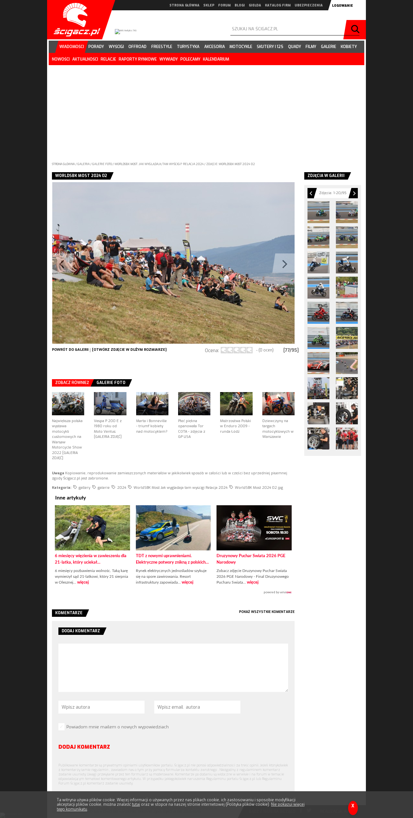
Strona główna (63, 164)
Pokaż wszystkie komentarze (267, 612)
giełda (255, 5)
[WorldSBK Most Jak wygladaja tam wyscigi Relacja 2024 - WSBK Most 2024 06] (347, 438)
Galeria (83, 164)
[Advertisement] (206, 112)
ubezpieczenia (309, 5)
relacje (108, 59)
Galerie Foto (111, 382)
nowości (61, 59)
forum (224, 5)
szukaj (356, 29)
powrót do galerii (70, 349)
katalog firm (278, 5)
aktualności (85, 59)
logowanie (342, 6)
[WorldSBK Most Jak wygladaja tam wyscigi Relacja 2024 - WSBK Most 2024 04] (347, 413)
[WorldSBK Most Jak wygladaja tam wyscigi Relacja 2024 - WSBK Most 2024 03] (318, 413)
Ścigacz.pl (74, 19)
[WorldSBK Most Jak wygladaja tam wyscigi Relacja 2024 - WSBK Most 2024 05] (318, 438)
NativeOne (173, 592)
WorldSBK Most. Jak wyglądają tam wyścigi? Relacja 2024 (159, 164)
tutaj (136, 804)
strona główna (184, 5)
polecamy (190, 59)
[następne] (234, 263)
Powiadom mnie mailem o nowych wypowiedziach (117, 727)
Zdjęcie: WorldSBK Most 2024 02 (230, 164)
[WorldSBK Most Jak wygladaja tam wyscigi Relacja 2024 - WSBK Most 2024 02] (347, 388)
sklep (208, 5)
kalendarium (216, 59)
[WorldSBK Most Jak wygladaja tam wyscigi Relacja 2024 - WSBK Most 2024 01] (318, 388)
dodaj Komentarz (84, 747)
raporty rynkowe (138, 59)
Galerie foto (102, 164)
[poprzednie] (112, 263)
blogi (240, 5)
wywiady (168, 59)
